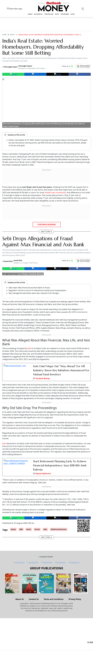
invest (28, 529)
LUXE (73, 14)
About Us (19, 599)
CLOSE (90, 642)
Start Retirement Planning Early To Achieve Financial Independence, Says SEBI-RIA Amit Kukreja (59, 465)
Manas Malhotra (43, 473)
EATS (57, 14)
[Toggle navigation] (83, 9)
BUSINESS (38, 14)
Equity (13, 529)
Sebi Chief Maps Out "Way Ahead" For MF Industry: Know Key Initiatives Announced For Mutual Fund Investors (61, 370)
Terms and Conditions (54, 599)
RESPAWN (65, 14)
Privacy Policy (75, 599)
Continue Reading (46, 224)
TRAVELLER (48, 14)
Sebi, (45, 529)
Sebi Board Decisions (58, 529)
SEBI (21, 529)
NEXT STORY (45, 231)
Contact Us (34, 599)
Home (4, 34)
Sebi (29, 348)
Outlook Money (43, 378)
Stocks (37, 529)
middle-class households (55, 192)
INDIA (30, 14)
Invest (12, 34)
